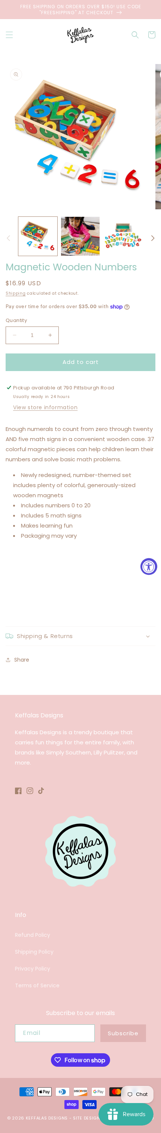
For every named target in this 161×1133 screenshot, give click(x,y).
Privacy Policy (32, 968)
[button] (9, 35)
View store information (45, 407)
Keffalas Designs (47, 1118)
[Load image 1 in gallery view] (37, 236)
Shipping (16, 293)
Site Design (86, 1118)
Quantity (16, 320)
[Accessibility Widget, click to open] (148, 566)
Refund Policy (32, 935)
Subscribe (123, 1033)
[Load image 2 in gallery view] (80, 236)
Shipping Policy (34, 952)
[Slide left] (8, 238)
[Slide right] (153, 238)
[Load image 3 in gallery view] (122, 236)
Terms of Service (37, 985)
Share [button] (21, 659)
